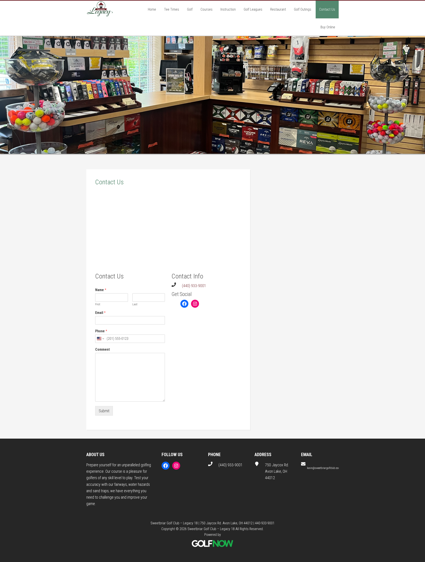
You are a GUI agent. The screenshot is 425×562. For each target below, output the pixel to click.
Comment (102, 350)
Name (100, 290)
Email (100, 313)
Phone (101, 331)
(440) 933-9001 (194, 286)
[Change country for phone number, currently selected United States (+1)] (100, 339)
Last (134, 304)
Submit (104, 411)
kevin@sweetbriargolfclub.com (323, 468)
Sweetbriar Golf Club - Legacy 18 (99, 9)
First (97, 304)
